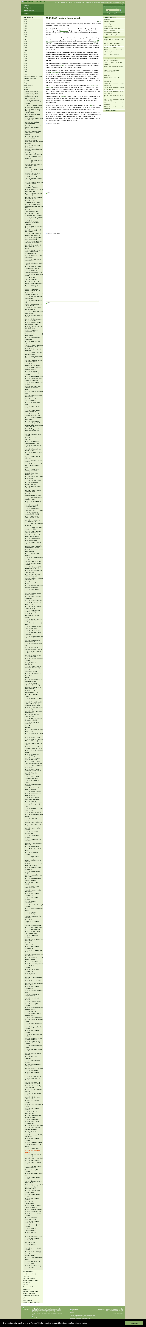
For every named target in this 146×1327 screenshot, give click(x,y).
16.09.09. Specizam (30, 1011)
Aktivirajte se (26, 1289)
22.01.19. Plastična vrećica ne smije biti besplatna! (33, 680)
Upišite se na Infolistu (29, 1298)
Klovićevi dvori (54, 72)
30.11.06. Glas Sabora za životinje (32, 1101)
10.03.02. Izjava (29, 1263)
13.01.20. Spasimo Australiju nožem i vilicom (33, 593)
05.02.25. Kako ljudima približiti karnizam (34, 263)
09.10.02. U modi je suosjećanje (30, 1233)
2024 (25, 24)
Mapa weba (108, 12)
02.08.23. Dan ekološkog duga (34, 376)
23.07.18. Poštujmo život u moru (112, 45)
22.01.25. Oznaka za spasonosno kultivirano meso (33, 271)
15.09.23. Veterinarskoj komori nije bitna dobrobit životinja (34, 364)
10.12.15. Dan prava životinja (33, 822)
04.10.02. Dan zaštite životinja (33, 1236)
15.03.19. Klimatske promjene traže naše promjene (33, 655)
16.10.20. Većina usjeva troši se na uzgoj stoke (34, 558)
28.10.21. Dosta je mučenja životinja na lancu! (33, 490)
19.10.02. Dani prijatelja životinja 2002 (32, 1222)
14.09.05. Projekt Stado (31, 1148)
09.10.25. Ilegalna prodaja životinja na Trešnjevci (32, 186)
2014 (25, 45)
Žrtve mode (27, 81)
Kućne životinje (92, 2)
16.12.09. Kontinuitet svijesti (33, 1002)
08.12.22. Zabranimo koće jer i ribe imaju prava (34, 418)
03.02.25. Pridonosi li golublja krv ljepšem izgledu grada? (33, 267)
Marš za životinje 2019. (31, 96)
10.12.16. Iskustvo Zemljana (33, 791)
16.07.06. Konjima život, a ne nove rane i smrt (33, 1112)
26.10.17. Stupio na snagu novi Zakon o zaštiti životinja (34, 740)
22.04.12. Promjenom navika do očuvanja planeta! (34, 958)
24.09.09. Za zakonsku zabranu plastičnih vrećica (34, 1008)
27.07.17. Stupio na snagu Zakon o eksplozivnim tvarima (33, 762)
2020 (25, 32)
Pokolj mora (107, 19)
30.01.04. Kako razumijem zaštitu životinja (32, 1191)
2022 (25, 28)
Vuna (73, 2)
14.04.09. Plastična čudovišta (33, 1017)
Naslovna (26, 5)
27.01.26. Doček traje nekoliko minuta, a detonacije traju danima (34, 127)
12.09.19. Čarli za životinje (32, 630)
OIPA (33, 1314)
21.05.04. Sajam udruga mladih (34, 1185)
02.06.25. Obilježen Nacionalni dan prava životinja (34, 227)
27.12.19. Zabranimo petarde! (33, 600)
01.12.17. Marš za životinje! (33, 737)
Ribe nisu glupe (108, 24)
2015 (25, 43)
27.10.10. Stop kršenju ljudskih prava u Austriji (34, 983)
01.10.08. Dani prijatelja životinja (32, 1031)
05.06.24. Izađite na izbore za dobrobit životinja (33, 327)
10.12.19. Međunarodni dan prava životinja (33, 603)
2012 (25, 50)
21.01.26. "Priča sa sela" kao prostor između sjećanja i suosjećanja (33, 132)
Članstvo (112, 2)
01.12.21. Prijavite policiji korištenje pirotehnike (32, 470)
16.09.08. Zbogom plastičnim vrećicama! (33, 1035)
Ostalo (26, 89)
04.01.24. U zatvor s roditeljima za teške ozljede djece (34, 345)
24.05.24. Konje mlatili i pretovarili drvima (31, 330)
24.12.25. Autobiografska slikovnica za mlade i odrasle (33, 153)
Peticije (102, 2)
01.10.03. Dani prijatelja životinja (32, 1199)
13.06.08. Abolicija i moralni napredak (33, 1053)
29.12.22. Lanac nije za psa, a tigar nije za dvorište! (33, 399)
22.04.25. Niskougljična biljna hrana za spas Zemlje (33, 238)
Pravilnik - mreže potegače (111, 34)
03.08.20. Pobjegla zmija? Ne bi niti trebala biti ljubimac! (33, 567)
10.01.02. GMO (29, 1268)
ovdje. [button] (84, 1323)
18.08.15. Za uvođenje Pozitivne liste (31, 832)
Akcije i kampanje (28, 17)
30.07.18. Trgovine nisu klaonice (112, 43)
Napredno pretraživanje (117, 12)
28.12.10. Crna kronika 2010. (33, 981)
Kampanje (107, 2)
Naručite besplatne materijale (31, 1302)
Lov (83, 2)
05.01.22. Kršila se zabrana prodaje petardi (33, 449)
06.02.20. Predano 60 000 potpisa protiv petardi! (32, 575)
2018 (25, 37)
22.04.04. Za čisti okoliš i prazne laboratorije (32, 1187)
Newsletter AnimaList (29, 1278)
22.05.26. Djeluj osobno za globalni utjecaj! (33, 115)
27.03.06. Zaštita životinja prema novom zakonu (32, 1128)
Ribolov (86, 2)
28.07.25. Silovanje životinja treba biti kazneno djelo (33, 210)
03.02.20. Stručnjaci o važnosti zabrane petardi (34, 578)
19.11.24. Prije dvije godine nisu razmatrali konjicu (33, 308)
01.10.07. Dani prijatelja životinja (32, 1073)
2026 (25, 19)
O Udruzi (25, 1285)
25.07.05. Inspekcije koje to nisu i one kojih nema (33, 1155)
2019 (25, 34)
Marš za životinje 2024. (31, 94)
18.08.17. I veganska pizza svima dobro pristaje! (32, 758)
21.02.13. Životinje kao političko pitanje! (34, 909)
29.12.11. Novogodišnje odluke (34, 964)
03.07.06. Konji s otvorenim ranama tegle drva (33, 1116)
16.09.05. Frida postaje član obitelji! (113, 49)
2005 (25, 65)
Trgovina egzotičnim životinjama (112, 28)
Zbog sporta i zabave (30, 83)
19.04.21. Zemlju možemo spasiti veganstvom (32, 520)
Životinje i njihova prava (30, 8)
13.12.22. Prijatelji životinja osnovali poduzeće (33, 410)
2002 (25, 72)
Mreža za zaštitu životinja (30, 1287)
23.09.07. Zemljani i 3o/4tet (33, 1076)
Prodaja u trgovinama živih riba (112, 32)
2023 (25, 26)
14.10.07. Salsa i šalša (31, 1070)
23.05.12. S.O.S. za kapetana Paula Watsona (33, 951)
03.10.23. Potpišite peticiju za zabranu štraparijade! (33, 360)
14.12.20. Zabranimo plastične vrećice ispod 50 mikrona (34, 546)
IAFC (60, 1313)
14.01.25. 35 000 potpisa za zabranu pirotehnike (33, 278)
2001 (25, 74)
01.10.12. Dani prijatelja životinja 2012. (32, 947)
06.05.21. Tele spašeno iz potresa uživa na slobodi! (32, 517)
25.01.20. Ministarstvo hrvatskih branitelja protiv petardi (34, 586)
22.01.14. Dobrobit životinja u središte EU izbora (33, 879)
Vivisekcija (62, 2)
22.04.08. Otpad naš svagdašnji (31, 1057)
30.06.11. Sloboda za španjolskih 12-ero (31, 974)
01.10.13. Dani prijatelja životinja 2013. (32, 894)
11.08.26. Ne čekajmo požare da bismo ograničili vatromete (33, 106)
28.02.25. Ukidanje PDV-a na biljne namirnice (33, 256)
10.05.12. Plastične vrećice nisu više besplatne (34, 954)
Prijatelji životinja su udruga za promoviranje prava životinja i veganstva (114, 7)
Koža (70, 2)
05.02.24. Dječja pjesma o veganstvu (32, 342)
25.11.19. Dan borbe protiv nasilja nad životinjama (32, 611)
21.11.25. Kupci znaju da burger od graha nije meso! (34, 170)
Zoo (80, 2)
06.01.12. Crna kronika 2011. (33, 961)
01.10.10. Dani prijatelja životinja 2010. (32, 987)
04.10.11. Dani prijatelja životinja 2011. (32, 970)
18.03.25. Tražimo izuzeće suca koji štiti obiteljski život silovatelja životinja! (34, 252)
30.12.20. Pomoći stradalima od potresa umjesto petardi (34, 535)
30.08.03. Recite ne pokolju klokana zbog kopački (33, 1206)
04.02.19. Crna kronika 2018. (33, 673)
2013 (25, 48)
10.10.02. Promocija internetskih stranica (31, 1229)
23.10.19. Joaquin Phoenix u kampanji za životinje (33, 620)
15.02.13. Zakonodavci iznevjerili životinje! (31, 913)
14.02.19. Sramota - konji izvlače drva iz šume (32, 670)
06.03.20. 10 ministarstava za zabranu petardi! (33, 571)
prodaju (95, 42)
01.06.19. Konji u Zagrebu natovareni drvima (32, 640)
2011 (25, 52)
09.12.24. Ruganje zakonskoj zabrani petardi (33, 304)
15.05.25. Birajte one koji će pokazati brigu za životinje (33, 234)
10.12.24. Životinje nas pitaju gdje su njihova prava (33, 301)
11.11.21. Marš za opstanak (33, 480)
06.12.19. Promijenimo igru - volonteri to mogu (33, 607)
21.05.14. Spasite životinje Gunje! (32, 872)
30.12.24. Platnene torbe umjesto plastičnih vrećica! (32, 289)
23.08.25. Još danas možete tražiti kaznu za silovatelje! (33, 201)
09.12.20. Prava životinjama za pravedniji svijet (34, 550)
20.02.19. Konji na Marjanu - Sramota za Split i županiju (33, 666)
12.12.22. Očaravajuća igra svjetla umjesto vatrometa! (33, 414)
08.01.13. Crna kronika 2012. (33, 925)
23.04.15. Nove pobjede (32, 846)
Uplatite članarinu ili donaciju (31, 1296)
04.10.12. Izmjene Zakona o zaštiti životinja (33, 943)
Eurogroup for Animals (49, 1313)
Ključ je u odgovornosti (109, 30)
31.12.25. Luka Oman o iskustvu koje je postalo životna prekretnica (34, 141)
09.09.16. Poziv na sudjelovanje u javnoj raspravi (33, 802)
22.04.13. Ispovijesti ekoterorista (30, 901)
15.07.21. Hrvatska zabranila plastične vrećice (33, 498)
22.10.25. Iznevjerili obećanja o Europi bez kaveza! (34, 182)
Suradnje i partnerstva (29, 1293)
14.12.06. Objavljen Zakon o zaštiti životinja (33, 1097)
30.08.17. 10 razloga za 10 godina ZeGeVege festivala (33, 755)
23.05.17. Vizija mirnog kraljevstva (31, 773)
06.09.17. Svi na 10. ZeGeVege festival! (34, 751)
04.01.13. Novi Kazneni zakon (33, 927)
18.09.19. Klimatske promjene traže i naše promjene (33, 627)
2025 (25, 21)
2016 (25, 41)
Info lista (117, 2)
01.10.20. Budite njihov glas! (33, 561)
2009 (25, 56)
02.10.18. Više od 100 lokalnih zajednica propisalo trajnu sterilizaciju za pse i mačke (34, 703)
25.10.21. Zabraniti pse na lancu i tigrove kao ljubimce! (33, 494)
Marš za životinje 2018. (31, 98)
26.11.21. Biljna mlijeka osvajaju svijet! (31, 473)
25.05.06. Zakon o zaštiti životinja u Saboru (32, 1122)
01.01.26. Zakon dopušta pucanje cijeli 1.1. (32, 137)
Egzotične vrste (108, 26)
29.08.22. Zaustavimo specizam (31, 438)
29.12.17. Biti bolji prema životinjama (32, 723)
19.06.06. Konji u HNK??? (32, 1119)
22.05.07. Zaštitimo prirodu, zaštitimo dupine (33, 1086)
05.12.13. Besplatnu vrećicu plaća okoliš (33, 890)
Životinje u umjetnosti (109, 21)
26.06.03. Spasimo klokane (33, 1211)
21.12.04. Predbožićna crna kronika (33, 1163)
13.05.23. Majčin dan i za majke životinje (34, 383)
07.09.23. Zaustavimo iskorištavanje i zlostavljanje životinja (33, 373)
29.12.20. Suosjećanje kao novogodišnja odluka (32, 539)
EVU (42, 1313)
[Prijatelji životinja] (33, 1)
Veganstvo (57, 2)
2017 (25, 39)
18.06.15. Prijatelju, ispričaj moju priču (33, 840)
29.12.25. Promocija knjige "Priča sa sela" (32, 146)
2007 (25, 61)
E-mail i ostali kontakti (118, 1313)
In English (122, 4)
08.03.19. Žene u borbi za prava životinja (34, 659)
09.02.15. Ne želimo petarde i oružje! (33, 849)
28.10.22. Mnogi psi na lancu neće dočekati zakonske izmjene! (33, 430)
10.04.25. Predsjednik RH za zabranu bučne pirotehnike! (33, 242)
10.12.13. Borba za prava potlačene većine (32, 887)
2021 (25, 30)
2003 (25, 70)
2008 (25, 59)
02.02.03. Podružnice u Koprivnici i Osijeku (31, 1218)
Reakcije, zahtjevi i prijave (30, 1274)
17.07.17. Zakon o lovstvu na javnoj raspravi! (33, 766)
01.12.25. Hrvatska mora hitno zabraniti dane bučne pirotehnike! (33, 165)
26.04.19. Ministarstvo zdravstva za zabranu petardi (33, 648)
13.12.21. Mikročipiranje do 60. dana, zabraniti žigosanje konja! (34, 465)
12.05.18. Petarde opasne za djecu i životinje (33, 711)
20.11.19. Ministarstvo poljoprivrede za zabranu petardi (32, 615)
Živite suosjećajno (29, 10)
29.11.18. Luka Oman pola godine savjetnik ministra (32, 691)
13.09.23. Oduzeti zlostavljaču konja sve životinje (33, 368)
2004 (25, 67)
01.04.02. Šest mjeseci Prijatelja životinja (31, 1254)
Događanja (26, 1276)
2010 (25, 54)
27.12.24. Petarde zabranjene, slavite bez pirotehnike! (34, 293)
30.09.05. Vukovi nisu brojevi (33, 1142)
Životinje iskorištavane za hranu (33, 76)
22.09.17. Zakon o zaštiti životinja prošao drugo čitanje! (33, 747)
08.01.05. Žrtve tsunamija (32, 1160)
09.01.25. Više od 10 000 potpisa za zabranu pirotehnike (34, 282)
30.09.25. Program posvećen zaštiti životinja (33, 194)
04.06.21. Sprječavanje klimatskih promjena (31, 505)
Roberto (61, 65)
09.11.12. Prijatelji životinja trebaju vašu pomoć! (32, 932)
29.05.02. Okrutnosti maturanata (31, 1245)
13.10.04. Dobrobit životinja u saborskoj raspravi (33, 1166)
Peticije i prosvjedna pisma (30, 1280)
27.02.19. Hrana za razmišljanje (30, 663)
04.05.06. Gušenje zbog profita (34, 1125)
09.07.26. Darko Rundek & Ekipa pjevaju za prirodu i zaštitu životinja (32, 111)
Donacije (122, 2)
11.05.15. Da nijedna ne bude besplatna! (33, 843)
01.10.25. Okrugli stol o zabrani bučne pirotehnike (34, 190)
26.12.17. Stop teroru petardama (31, 726)
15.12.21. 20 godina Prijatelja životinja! (33, 461)
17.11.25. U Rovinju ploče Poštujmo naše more (32, 173)
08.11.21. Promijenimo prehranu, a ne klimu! (31, 483)
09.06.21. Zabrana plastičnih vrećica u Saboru (33, 502)
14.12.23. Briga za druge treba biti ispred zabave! (34, 353)
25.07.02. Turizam (30, 1242)
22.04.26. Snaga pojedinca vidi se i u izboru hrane (34, 119)
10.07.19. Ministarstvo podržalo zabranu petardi (34, 637)
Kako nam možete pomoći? (30, 1291)
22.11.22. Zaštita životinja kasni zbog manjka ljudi (34, 425)
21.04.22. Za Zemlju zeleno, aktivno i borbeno (33, 446)
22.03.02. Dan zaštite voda (32, 1261)
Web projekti (26, 1282)
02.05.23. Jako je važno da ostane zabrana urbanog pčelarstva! (33, 387)
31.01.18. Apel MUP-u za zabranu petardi (32, 715)
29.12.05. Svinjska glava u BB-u (112, 77)
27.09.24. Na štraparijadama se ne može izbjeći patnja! (34, 319)
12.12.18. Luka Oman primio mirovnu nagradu (33, 687)
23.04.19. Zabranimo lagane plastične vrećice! (33, 652)
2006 (25, 63)
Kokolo (91, 105)
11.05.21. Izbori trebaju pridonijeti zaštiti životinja (32, 513)
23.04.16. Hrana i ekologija (33, 812)
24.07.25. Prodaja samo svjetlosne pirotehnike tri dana (33, 214)
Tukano (63, 96)
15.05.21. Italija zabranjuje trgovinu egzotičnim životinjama (34, 509)
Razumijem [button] (134, 1323)
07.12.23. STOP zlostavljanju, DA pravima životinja (33, 357)
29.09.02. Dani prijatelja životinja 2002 (32, 1239)
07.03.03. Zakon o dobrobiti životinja (33, 1214)
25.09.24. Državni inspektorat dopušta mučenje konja (33, 323)
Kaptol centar (64, 31)
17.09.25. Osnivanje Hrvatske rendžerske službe (33, 197)
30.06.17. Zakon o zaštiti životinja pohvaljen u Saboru (33, 770)
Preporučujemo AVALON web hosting (114, 13)
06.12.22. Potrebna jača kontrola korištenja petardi (32, 422)
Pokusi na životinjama (30, 78)
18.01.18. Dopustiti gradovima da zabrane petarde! (33, 719)
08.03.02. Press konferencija (33, 1266)
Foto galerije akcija (28, 1272)
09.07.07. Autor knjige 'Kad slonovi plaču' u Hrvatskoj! (32, 1082)
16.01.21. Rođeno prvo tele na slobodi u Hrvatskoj (34, 528)
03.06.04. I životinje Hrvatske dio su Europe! (33, 1181)
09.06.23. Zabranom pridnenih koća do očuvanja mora (34, 379)
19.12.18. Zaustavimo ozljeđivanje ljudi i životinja (33, 684)
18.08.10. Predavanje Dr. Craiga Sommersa (32, 995)
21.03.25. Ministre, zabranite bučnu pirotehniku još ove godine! (33, 246)
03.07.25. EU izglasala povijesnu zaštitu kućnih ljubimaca (32, 222)
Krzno (67, 2)
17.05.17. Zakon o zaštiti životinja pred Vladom (32, 777)
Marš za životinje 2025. (31, 91)
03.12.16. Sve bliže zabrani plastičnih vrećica (33, 794)
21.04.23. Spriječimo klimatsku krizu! (34, 392)
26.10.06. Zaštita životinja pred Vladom (34, 1105)
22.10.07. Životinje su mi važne (34, 1068)
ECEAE (57, 1313)
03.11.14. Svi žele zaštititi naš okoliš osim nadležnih (33, 864)
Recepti (98, 2)
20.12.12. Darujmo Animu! (32, 929)
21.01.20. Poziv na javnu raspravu (32, 590)
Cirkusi (77, 2)
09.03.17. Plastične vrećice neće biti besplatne (33, 788)
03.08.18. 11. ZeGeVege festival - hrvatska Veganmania (34, 708)
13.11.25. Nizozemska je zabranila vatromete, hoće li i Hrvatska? (33, 178)
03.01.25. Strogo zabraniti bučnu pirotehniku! (32, 286)
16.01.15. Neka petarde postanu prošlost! (32, 857)
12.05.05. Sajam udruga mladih (34, 1158)
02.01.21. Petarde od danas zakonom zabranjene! (33, 531)
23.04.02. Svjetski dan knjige (33, 1252)
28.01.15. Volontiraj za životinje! (31, 853)
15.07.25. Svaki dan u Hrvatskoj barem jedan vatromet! (34, 218)
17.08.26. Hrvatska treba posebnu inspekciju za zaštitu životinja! (33, 102)
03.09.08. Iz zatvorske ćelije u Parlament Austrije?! (33, 1038)
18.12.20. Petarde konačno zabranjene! (33, 543)
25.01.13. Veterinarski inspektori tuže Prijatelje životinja (32, 921)
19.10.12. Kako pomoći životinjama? (31, 936)
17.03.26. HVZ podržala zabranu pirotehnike (32, 122)
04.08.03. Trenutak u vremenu (33, 1209)
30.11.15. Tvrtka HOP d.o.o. (111, 60)
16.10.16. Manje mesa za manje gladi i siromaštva (32, 798)
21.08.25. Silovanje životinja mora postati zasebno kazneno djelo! (34, 206)
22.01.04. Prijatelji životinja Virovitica (33, 1195)
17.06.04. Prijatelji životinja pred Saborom (33, 1178)
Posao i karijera (27, 1300)
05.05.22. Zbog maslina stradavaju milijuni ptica (32, 442)
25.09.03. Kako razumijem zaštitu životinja (32, 1202)
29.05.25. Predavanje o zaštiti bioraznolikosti (33, 230)
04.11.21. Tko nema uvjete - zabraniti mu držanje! (33, 487)
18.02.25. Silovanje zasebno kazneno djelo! (33, 260)
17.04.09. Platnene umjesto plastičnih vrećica (33, 1014)
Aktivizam (26, 13)
